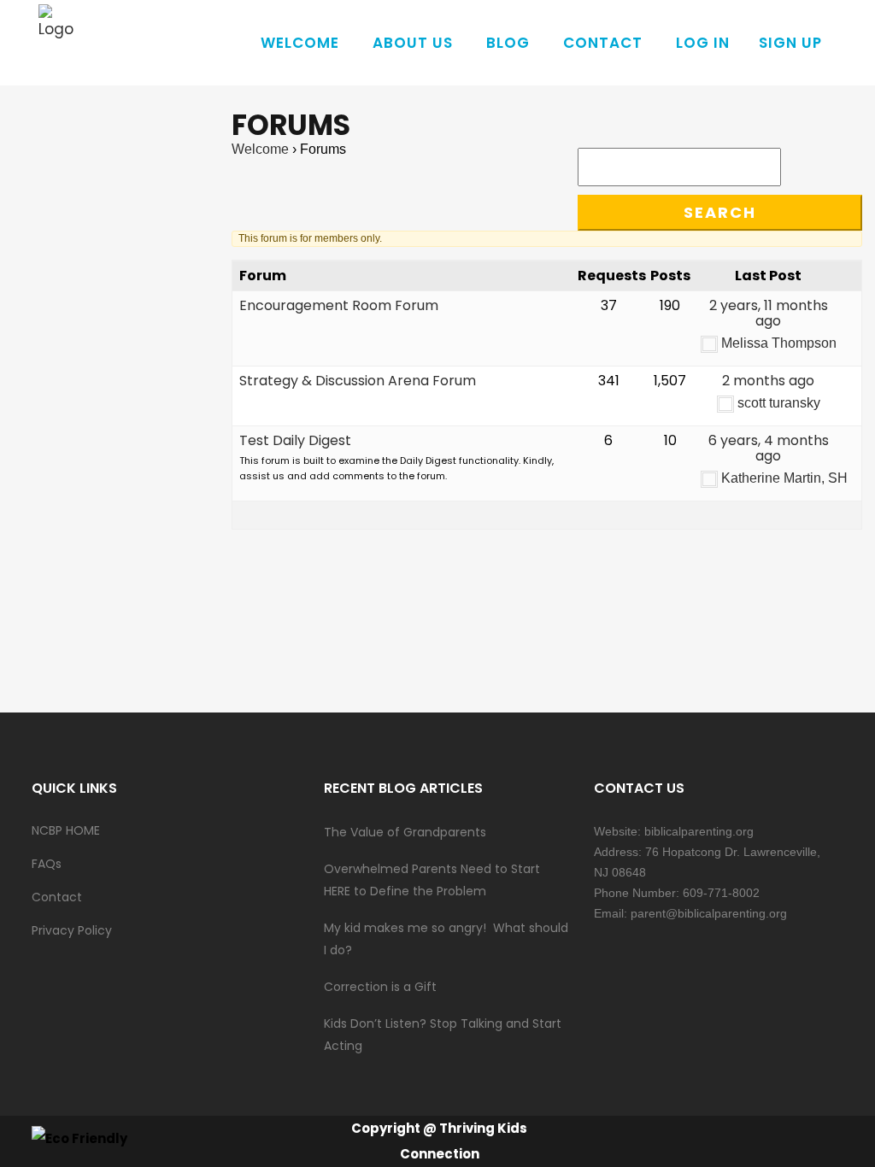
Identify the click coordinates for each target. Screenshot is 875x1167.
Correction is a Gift (380, 986)
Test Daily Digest (295, 440)
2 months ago (768, 380)
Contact (57, 897)
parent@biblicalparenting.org (709, 913)
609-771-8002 (721, 893)
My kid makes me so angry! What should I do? (446, 939)
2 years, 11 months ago (768, 313)
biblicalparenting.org (699, 831)
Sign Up (790, 42)
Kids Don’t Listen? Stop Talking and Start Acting (442, 1034)
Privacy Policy (72, 930)
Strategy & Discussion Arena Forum (357, 380)
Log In (703, 42)
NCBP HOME (66, 830)
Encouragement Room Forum (338, 305)
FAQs (47, 863)
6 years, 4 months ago (768, 448)
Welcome (260, 149)
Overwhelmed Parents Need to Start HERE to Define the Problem (432, 880)
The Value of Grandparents (405, 832)
